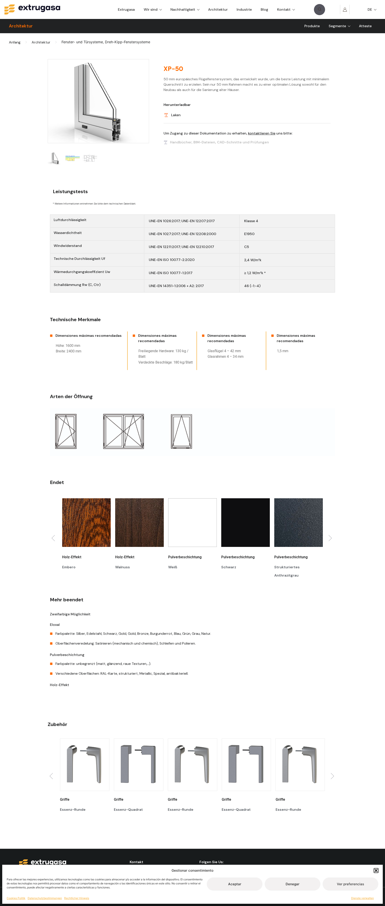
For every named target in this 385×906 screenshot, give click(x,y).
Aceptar (234, 884)
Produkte (312, 26)
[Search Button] (319, 9)
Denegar (292, 884)
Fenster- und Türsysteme (82, 42)
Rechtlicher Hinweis (76, 898)
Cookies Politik (16, 898)
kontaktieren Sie (261, 133)
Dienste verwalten (362, 898)
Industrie (244, 9)
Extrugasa (126, 9)
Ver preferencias (350, 884)
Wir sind (151, 9)
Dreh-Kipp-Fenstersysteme (127, 42)
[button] (376, 870)
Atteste (365, 26)
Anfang (14, 42)
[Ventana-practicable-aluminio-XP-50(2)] (98, 101)
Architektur (218, 9)
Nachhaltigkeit (182, 9)
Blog (264, 9)
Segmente (337, 26)
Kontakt (284, 9)
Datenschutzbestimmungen (45, 898)
